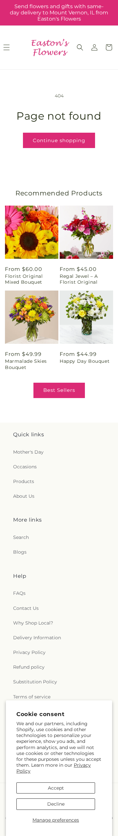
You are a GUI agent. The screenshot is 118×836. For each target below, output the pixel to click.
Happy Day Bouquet (84, 361)
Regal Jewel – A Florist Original (79, 279)
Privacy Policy (29, 652)
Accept (56, 788)
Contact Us (26, 608)
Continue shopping (59, 140)
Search (21, 537)
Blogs (20, 552)
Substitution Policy (35, 682)
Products (23, 481)
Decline (56, 804)
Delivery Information (37, 638)
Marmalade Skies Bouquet (26, 364)
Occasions (25, 467)
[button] (80, 47)
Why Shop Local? (33, 623)
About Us (23, 496)
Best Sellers (59, 390)
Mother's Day (28, 452)
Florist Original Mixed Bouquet (24, 279)
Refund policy (29, 667)
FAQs (19, 593)
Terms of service (31, 697)
